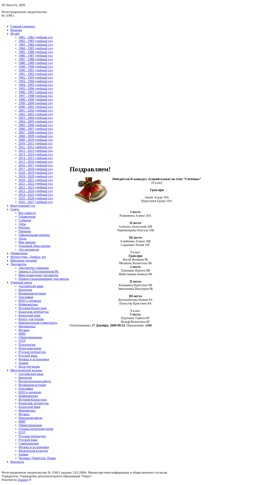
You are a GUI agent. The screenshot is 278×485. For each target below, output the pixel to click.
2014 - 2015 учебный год (36, 158)
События (25, 220)
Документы (18, 264)
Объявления (27, 216)
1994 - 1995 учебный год (36, 85)
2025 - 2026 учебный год (36, 198)
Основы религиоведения (36, 429)
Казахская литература (34, 311)
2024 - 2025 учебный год (36, 194)
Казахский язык (29, 315)
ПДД (22, 341)
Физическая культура (33, 450)
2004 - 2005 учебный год (36, 121)
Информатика (28, 304)
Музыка (24, 330)
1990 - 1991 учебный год (36, 70)
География (26, 297)
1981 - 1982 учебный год (36, 37)
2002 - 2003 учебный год (36, 114)
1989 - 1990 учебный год (36, 66)
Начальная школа (30, 418)
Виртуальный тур (22, 205)
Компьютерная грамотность (38, 322)
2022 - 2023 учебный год (36, 187)
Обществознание (30, 337)
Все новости (27, 213)
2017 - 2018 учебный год (36, 169)
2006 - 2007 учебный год (36, 128)
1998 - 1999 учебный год (36, 99)
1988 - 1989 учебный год (36, 63)
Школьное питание (23, 260)
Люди (22, 238)
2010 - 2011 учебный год (36, 143)
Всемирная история (32, 293)
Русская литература (32, 352)
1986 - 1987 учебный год (36, 55)
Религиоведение (30, 348)
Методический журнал (26, 370)
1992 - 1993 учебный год (36, 77)
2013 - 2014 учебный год (36, 154)
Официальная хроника (34, 235)
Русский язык (28, 355)
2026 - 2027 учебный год (36, 202)
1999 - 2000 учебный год (36, 103)
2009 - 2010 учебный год (36, 139)
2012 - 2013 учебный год (36, 150)
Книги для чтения (31, 319)
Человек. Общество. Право (37, 458)
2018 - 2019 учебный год (36, 172)
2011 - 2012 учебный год (36, 147)
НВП (22, 333)
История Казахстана (33, 308)
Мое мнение (27, 242)
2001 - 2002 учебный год (36, 110)
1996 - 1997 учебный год (36, 92)
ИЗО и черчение (30, 300)
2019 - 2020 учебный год (36, 176)
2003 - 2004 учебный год (36, 118)
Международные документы (38, 275)
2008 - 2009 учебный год (36, 136)
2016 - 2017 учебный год (36, 165)
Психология (27, 344)
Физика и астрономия (34, 359)
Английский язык (31, 286)
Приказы (25, 231)
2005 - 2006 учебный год (36, 125)
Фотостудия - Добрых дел (28, 257)
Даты (22, 224)
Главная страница (22, 26)
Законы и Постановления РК (39, 271)
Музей (14, 33)
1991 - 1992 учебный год (36, 74)
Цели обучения (29, 366)
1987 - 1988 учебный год (36, 59)
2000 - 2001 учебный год (36, 107)
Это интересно (29, 249)
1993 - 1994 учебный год (36, 81)
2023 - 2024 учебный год (36, 191)
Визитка (16, 30)
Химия (23, 363)
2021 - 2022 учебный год (36, 183)
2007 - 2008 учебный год (36, 132)
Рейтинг (24, 227)
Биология (25, 289)
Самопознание (29, 443)
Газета (14, 209)
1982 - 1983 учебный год (36, 41)
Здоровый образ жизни (34, 246)
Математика (27, 326)
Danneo (23, 480)
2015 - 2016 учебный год (36, 161)
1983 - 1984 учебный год (36, 44)
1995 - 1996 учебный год (36, 88)
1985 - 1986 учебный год (36, 52)
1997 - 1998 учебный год (36, 96)
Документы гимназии (34, 268)
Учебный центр (21, 282)
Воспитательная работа (35, 381)
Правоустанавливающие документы (44, 279)
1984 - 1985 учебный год (36, 48)
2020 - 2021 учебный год (36, 180)
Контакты (17, 461)
